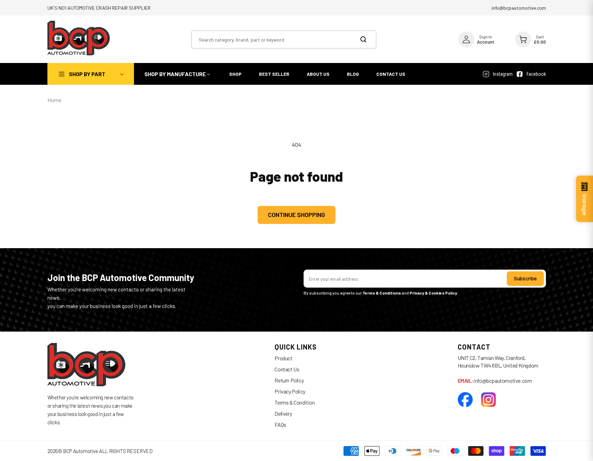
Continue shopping (296, 214)
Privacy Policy (290, 391)
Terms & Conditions (381, 292)
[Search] (367, 39)
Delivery (283, 413)
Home (54, 100)
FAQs (280, 424)
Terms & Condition (295, 402)
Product (283, 358)
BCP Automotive (80, 451)
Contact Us (287, 369)
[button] (90, 74)
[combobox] (284, 39)
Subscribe (525, 278)
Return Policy (289, 380)
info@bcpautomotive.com (519, 8)
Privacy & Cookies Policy (434, 292)
